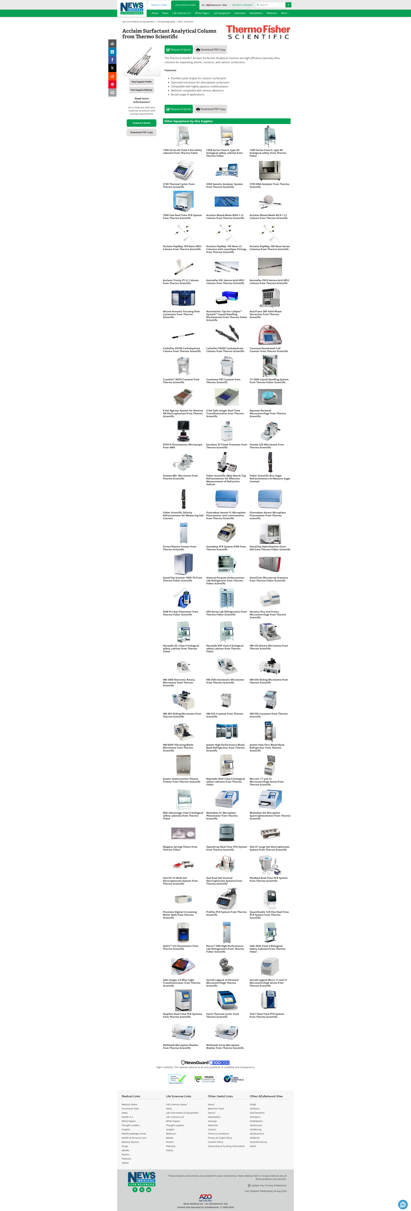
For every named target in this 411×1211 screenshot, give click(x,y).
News (125, 1112)
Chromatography (166, 21)
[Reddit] (112, 76)
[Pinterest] (112, 84)
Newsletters (214, 1116)
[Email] (112, 93)
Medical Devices (130, 1141)
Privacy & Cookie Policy (220, 1137)
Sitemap (212, 1121)
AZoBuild (254, 1137)
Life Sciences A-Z (175, 1116)
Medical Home (159, 5)
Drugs (125, 1146)
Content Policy (215, 1141)
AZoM (253, 1104)
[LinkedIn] (112, 52)
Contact (212, 1129)
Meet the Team (216, 1108)
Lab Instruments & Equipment (138, 21)
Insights (126, 1129)
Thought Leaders (131, 1125)
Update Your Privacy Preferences (269, 1185)
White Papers (129, 1121)
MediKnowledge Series (134, 1133)
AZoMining (255, 1129)
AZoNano (255, 1108)
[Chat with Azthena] (403, 1204)
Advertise (213, 1125)
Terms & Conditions (218, 1133)
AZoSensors (256, 1125)
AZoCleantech (257, 1112)
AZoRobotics (256, 1121)
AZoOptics (255, 1116)
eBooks (125, 1150)
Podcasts (126, 1158)
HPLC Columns (185, 21)
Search (211, 1112)
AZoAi (253, 1146)
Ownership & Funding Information (226, 1146)
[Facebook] (112, 60)
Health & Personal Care (134, 1137)
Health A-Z (127, 1116)
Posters (126, 1154)
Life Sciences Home (185, 5)
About (211, 1104)
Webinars (171, 1133)
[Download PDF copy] (112, 43)
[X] (112, 68)
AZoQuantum (257, 1133)
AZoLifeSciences (258, 1141)
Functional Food (130, 1108)
